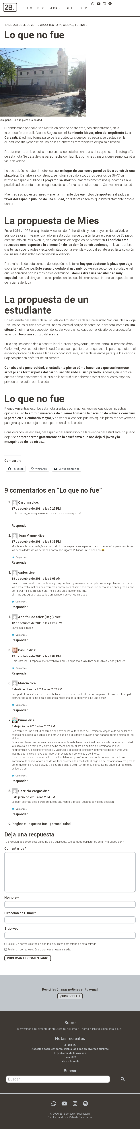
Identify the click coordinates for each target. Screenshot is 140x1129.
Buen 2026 (70, 1057)
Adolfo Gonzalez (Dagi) (36, 617)
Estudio (26, 8)
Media (54, 8)
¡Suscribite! (70, 996)
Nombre (11, 897)
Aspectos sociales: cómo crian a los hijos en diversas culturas (70, 1049)
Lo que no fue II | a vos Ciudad (49, 824)
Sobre (84, 8)
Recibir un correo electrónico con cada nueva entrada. (39, 949)
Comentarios (15, 848)
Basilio (23, 650)
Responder (20, 525)
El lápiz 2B (70, 1045)
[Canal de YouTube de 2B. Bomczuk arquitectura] (98, 4)
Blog (40, 8)
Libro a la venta (70, 1061)
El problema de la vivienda (70, 1053)
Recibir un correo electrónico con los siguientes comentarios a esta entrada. (52, 944)
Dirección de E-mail (20, 913)
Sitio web (11, 928)
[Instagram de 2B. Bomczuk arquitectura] (104, 4)
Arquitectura (50, 25)
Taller (69, 8)
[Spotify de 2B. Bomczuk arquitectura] (110, 4)
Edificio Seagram (16, 235)
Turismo (81, 25)
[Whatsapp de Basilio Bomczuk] (92, 4)
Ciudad (68, 25)
